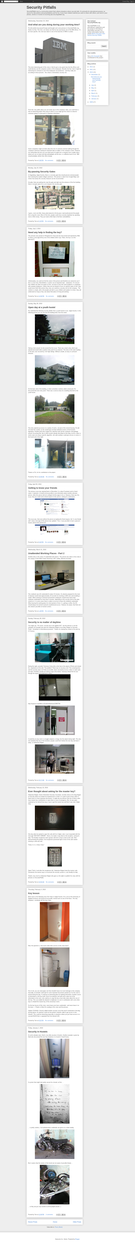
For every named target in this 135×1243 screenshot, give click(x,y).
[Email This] (57, 160)
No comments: (49, 160)
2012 (91, 67)
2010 (91, 72)
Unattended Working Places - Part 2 (46, 553)
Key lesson (33, 893)
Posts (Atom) (58, 1227)
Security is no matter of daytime (44, 622)
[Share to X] (61, 160)
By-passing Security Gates (41, 171)
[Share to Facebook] (63, 160)
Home (55, 1222)
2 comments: (50, 1214)
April (92, 90)
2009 (91, 102)
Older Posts (77, 1222)
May (92, 88)
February (94, 96)
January (94, 98)
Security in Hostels (37, 1031)
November (94, 74)
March (93, 93)
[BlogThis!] (59, 160)
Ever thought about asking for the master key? (51, 791)
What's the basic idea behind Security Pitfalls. (96, 34)
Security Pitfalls (41, 7)
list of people (95, 56)
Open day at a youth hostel (41, 307)
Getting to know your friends (42, 488)
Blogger (77, 1239)
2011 (91, 69)
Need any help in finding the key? (45, 232)
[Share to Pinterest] (65, 160)
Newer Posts (32, 1222)
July (92, 85)
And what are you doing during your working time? (54, 24)
